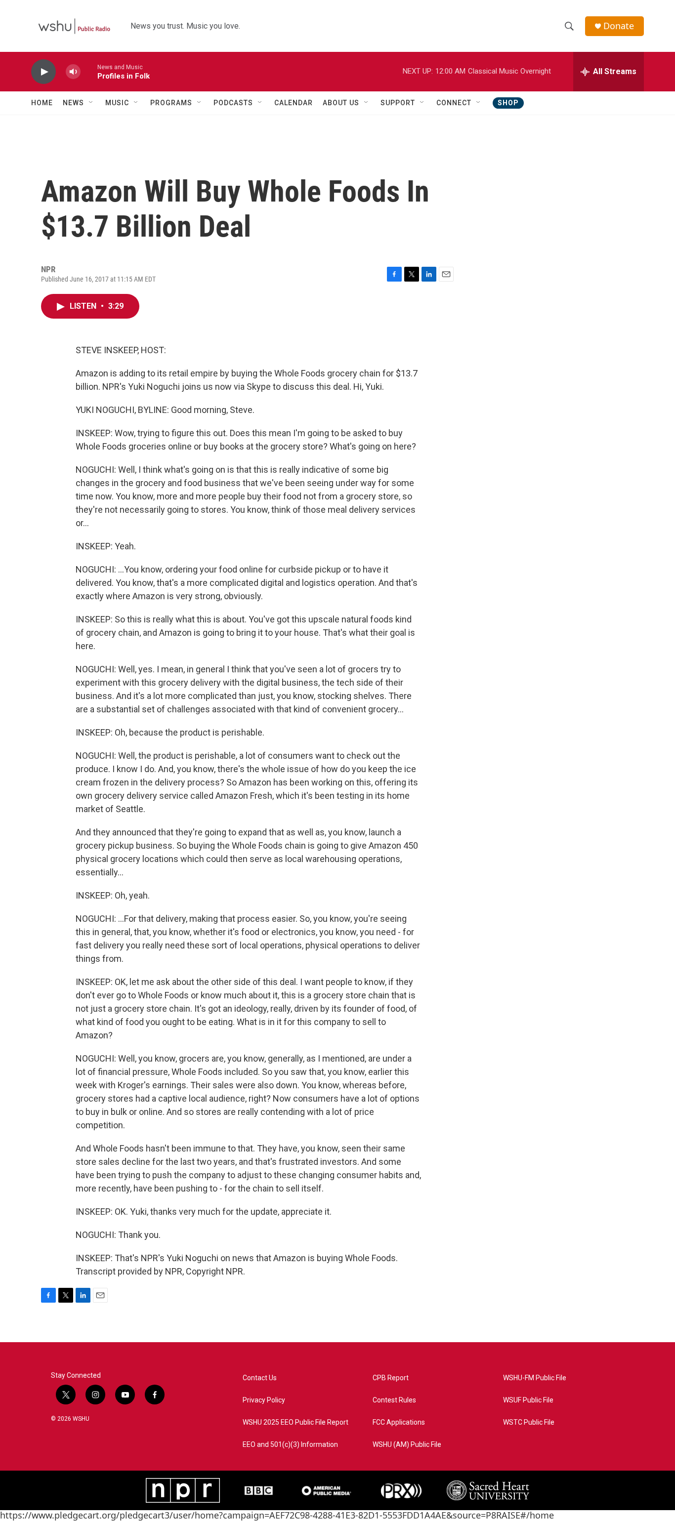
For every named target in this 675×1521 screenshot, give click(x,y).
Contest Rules (394, 1400)
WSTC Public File (528, 1422)
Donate (618, 26)
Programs (171, 103)
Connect (453, 103)
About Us (341, 103)
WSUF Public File (528, 1400)
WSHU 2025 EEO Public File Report (295, 1422)
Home (42, 103)
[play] (43, 72)
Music (117, 103)
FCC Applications (399, 1422)
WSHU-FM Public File (534, 1378)
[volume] (73, 72)
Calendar (293, 103)
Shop (508, 103)
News (73, 103)
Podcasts (233, 103)
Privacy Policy (264, 1400)
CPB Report (391, 1378)
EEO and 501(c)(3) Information (290, 1444)
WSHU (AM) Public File (407, 1444)
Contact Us (260, 1378)
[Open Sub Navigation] (91, 103)
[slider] (88, 71)
